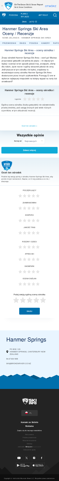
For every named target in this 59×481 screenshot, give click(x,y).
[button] (55, 15)
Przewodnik (9, 43)
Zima (24, 21)
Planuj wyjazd (25, 15)
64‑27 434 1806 (12, 359)
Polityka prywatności (29, 437)
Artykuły (43, 15)
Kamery (45, 43)
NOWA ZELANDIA (10, 37)
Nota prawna (29, 434)
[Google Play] (23, 465)
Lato (31, 21)
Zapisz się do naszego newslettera (29, 430)
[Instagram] (34, 458)
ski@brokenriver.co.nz (18, 363)
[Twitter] (27, 458)
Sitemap (29, 444)
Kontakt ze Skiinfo (29, 422)
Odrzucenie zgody (29, 450)
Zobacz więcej (29, 150)
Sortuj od (18, 141)
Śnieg (23, 43)
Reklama (29, 426)
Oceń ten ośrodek (29, 126)
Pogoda (13, 15)
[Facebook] (42, 458)
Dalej (29, 311)
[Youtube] (19, 458)
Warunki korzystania (29, 440)
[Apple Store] (38, 465)
